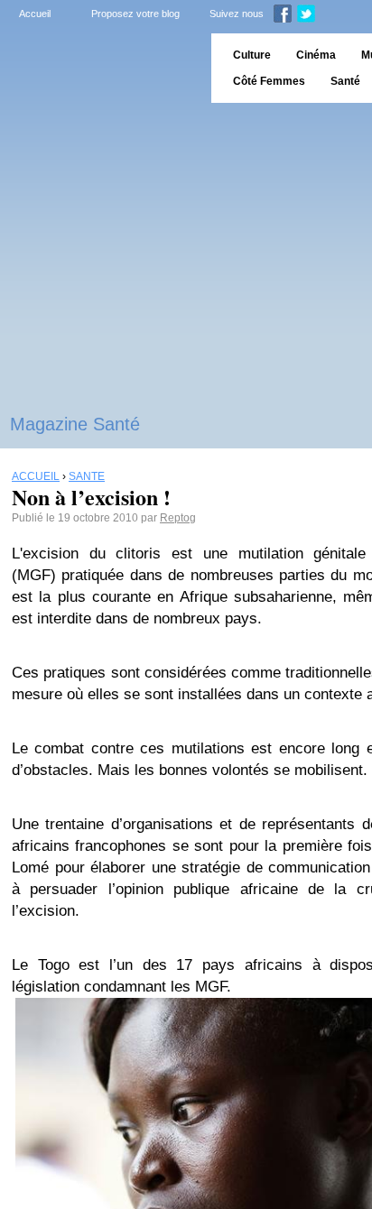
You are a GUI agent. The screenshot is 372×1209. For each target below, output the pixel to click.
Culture (252, 55)
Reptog (178, 518)
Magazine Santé (75, 424)
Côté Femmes (269, 81)
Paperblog (100, 68)
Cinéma (316, 55)
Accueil (35, 13)
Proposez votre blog (135, 13)
